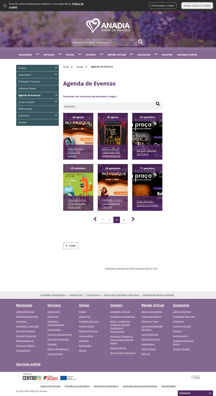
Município (25, 54)
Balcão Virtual (117, 54)
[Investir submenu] (102, 54)
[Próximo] (131, 220)
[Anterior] (93, 220)
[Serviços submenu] (60, 54)
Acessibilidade (168, 386)
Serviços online (187, 54)
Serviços (48, 54)
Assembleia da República (106, 386)
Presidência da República (77, 386)
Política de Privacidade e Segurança (121, 295)
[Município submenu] (38, 54)
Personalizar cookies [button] (162, 5)
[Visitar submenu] (80, 54)
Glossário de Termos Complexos (158, 295)
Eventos (167, 54)
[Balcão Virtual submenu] (131, 54)
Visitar (70, 54)
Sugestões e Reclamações (53, 295)
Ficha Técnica (93, 295)
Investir (91, 54)
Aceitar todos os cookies (197, 5)
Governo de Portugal (50, 386)
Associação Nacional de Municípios (140, 386)
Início (66, 66)
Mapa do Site (76, 295)
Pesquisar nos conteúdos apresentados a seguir (90, 96)
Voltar (72, 245)
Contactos (143, 54)
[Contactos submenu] (156, 54)
